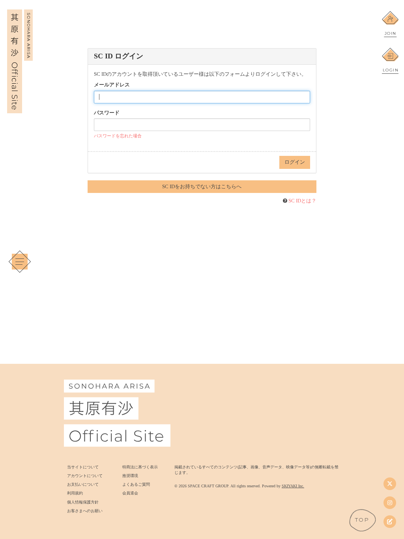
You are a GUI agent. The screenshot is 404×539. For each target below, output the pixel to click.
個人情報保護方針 (83, 502)
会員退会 (130, 493)
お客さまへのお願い (85, 511)
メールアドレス (112, 85)
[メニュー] (20, 262)
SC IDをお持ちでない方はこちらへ (201, 186)
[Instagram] (389, 502)
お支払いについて (83, 484)
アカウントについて (85, 475)
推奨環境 (130, 475)
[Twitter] (389, 483)
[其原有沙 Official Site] (20, 109)
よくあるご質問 (136, 484)
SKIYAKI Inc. (293, 486)
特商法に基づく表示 (140, 467)
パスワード (107, 113)
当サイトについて (83, 467)
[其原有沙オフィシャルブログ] (389, 521)
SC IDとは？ (302, 201)
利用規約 (75, 493)
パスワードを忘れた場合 (118, 135)
